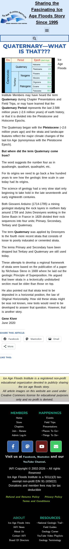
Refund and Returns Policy (23, 496)
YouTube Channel (34, 461)
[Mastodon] (27, 446)
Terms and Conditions (36, 501)
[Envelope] (56, 446)
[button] (47, 30)
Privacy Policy (53, 496)
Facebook (29, 456)
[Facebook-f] (13, 446)
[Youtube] (41, 446)
